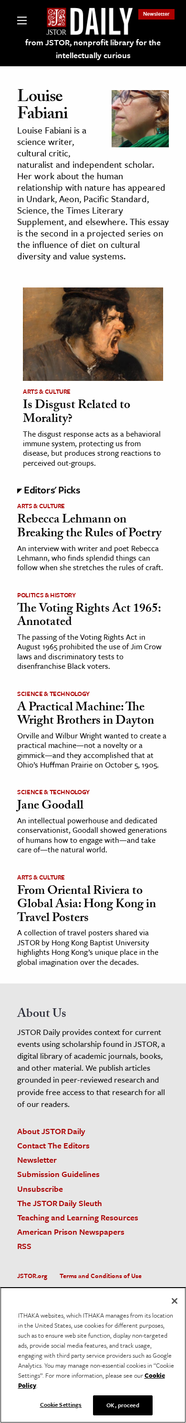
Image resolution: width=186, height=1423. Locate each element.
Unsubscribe (40, 1189)
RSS (24, 1246)
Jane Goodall (50, 806)
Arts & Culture (47, 391)
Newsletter (156, 14)
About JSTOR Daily (51, 1131)
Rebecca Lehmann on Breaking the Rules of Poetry (89, 527)
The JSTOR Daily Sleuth (59, 1203)
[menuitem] (156, 14)
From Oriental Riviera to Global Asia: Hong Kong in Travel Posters (86, 905)
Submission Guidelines (58, 1174)
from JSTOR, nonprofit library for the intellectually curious (93, 48)
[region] (93, 1355)
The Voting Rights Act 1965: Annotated (89, 616)
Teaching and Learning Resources (77, 1217)
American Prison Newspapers (70, 1232)
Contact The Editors (53, 1145)
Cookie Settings (61, 1404)
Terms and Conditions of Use (101, 1275)
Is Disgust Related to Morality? (76, 413)
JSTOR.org (32, 1275)
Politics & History (46, 595)
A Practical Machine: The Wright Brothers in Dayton (85, 715)
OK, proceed (122, 1405)
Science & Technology (53, 693)
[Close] (174, 1300)
